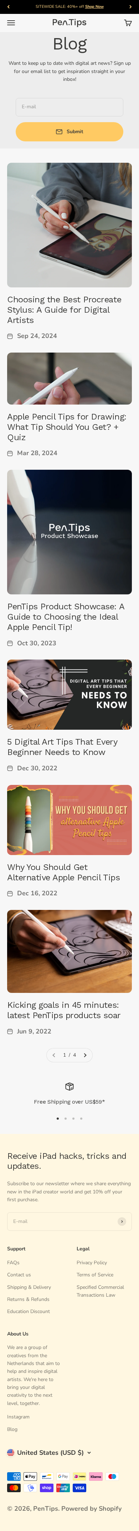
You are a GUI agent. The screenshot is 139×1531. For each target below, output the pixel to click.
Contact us (19, 1274)
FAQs (13, 1262)
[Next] (130, 7)
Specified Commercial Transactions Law (100, 1291)
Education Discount (28, 1311)
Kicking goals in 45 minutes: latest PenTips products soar (64, 1010)
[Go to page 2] (84, 1055)
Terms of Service (95, 1274)
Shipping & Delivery (29, 1287)
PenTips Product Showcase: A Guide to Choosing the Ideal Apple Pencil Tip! (65, 617)
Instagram (18, 1416)
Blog (12, 1429)
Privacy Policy (92, 1262)
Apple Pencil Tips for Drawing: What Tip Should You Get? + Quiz (67, 427)
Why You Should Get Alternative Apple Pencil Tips (63, 872)
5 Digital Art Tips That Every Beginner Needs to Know (62, 747)
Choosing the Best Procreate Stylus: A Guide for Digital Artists (64, 310)
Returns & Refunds (28, 1299)
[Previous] (8, 7)
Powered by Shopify (91, 1508)
